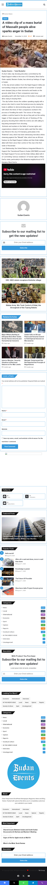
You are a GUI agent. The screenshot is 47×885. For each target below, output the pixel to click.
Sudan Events (8, 36)
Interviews (6, 639)
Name (4, 411)
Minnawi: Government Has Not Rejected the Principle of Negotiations (34, 362)
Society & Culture (8, 632)
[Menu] (3, 5)
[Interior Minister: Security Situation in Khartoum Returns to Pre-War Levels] (12, 352)
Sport (5, 621)
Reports (5, 628)
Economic (6, 618)
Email (4, 420)
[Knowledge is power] (8, 572)
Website (4, 429)
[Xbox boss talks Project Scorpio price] (8, 591)
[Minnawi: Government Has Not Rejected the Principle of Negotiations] (34, 352)
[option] (23, 529)
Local (5, 611)
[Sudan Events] (14, 4)
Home (6, 14)
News (10, 14)
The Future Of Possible (23, 578)
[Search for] (44, 5)
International (7, 614)
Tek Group (41, 870)
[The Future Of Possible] (8, 581)
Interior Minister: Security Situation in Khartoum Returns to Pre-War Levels (11, 362)
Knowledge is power (22, 569)
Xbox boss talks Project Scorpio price (29, 588)
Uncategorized (8, 642)
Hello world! (9, 553)
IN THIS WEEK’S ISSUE (10, 635)
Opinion (5, 625)
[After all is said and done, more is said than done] (8, 562)
